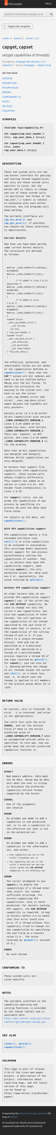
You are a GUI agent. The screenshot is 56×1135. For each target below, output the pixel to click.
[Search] (51, 14)
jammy (6, 38)
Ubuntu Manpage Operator (33, 1113)
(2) (36, 580)
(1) (15, 673)
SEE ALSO (7, 106)
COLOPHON (8, 110)
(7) (15, 373)
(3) (15, 220)
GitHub (13, 1117)
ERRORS (6, 92)
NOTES (5, 101)
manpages (29, 65)
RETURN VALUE (10, 87)
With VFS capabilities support (25, 529)
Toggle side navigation (18, 26)
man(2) (18, 38)
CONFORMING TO (11, 97)
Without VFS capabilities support (27, 588)
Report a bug (44, 65)
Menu (48, 3)
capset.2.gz (32, 38)
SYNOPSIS (7, 78)
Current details (15, 238)
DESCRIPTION (9, 83)
